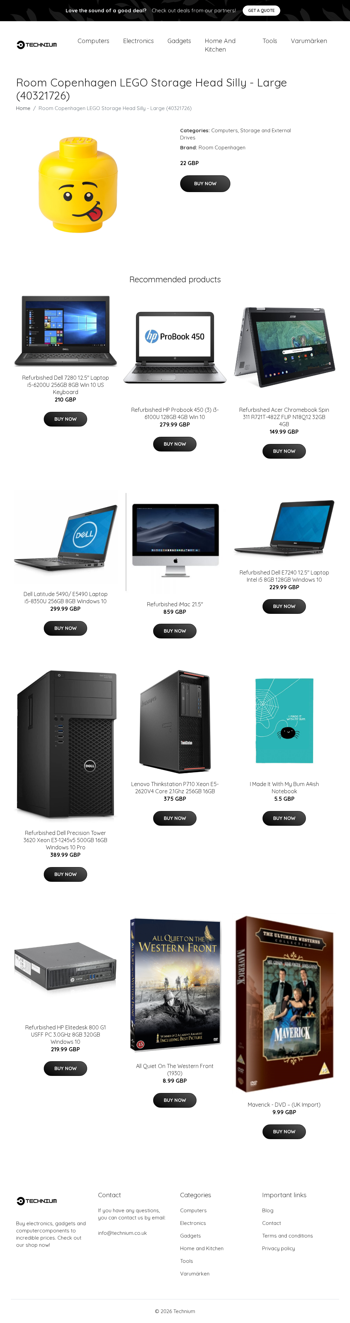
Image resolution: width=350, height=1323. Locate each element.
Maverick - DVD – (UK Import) (284, 1104)
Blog (267, 1210)
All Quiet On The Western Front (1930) (175, 1070)
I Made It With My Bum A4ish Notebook (284, 788)
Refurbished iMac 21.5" (175, 604)
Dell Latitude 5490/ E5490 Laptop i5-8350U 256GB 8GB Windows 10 (66, 598)
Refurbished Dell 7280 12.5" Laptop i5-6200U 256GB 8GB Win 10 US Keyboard (65, 384)
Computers (93, 41)
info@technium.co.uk (122, 1233)
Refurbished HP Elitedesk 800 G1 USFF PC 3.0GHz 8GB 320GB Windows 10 (65, 1034)
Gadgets (179, 41)
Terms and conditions (287, 1235)
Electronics (138, 41)
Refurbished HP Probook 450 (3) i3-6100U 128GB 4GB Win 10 (175, 413)
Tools (269, 41)
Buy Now (205, 183)
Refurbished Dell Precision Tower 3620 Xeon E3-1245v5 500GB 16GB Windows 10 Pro (65, 840)
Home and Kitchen (220, 45)
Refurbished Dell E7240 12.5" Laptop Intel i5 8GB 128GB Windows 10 (284, 576)
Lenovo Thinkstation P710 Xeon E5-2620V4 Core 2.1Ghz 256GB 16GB (175, 788)
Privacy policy (278, 1248)
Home (23, 108)
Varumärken (309, 41)
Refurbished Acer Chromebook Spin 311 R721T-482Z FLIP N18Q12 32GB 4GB (284, 417)
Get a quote (261, 10)
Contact (271, 1223)
